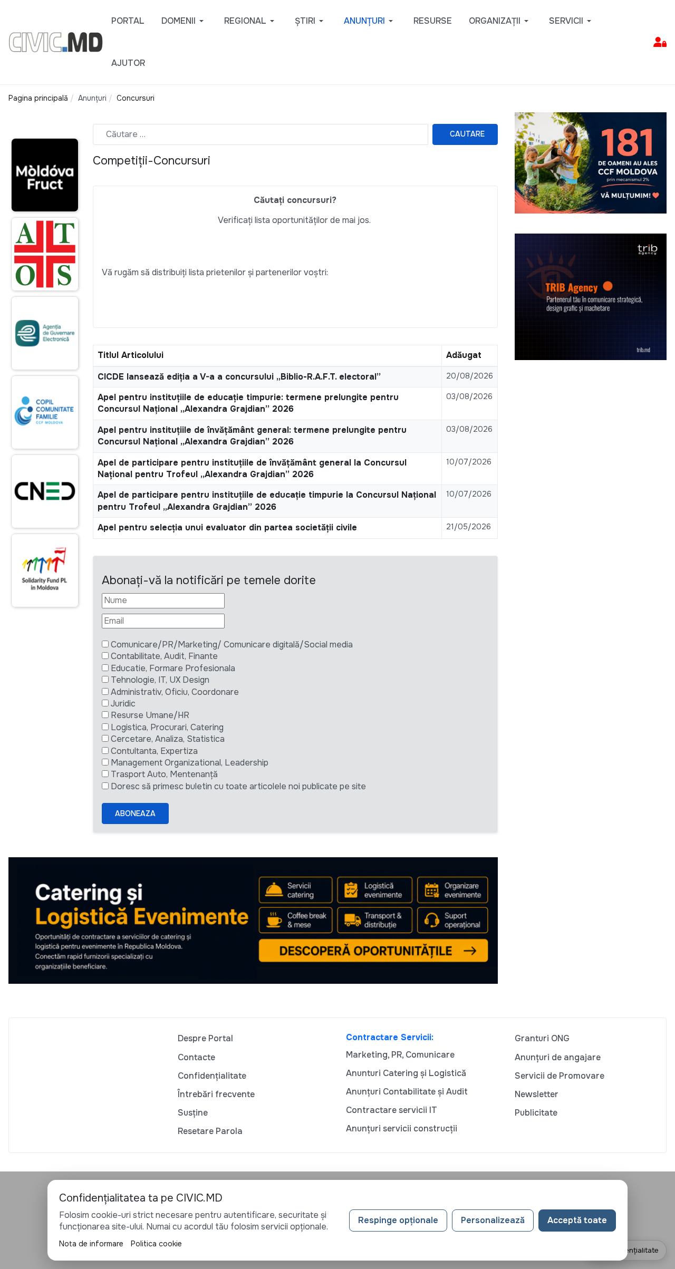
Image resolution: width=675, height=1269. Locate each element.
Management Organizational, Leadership (189, 762)
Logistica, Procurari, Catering (167, 727)
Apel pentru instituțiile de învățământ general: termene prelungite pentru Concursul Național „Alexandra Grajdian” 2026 (252, 435)
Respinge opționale (398, 1220)
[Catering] (253, 919)
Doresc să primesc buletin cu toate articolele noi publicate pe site (238, 786)
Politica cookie (156, 1243)
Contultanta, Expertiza (154, 751)
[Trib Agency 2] (591, 296)
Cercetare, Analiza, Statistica (168, 738)
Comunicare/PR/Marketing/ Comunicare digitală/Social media (232, 644)
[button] (184, 21)
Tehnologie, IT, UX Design (160, 679)
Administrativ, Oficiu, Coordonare (175, 692)
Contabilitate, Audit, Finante (164, 656)
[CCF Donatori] (591, 162)
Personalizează (493, 1220)
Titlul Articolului (130, 355)
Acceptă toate (577, 1220)
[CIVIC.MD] (55, 41)
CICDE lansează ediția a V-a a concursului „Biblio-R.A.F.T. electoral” (239, 376)
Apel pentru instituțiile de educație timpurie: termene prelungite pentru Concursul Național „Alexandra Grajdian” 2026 (248, 403)
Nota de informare (91, 1243)
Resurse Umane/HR (150, 715)
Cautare (467, 134)
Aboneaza (135, 813)
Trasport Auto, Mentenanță (164, 774)
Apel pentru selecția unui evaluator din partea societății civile (227, 527)
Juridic (123, 703)
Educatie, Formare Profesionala (173, 668)
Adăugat (463, 355)
